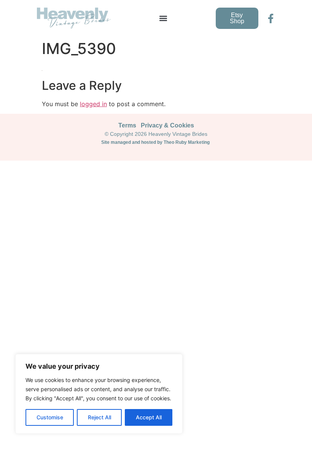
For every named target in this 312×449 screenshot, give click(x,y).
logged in (93, 104)
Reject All (99, 417)
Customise (50, 417)
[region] (99, 394)
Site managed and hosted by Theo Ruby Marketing (156, 142)
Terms (127, 125)
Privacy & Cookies (167, 125)
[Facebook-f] (270, 18)
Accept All (149, 417)
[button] (163, 18)
